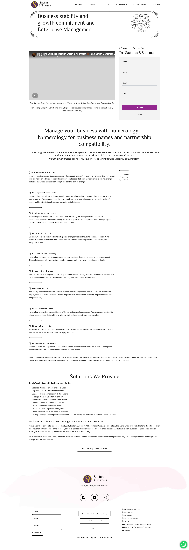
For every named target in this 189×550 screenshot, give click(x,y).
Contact (156, 4)
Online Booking (139, 4)
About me (79, 4)
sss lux (127, 530)
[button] (139, 107)
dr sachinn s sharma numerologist (138, 524)
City (124, 94)
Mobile (126, 72)
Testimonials (121, 4)
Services (92, 4)
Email (125, 83)
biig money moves (130, 518)
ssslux (126, 521)
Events (106, 4)
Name (125, 61)
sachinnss (127, 515)
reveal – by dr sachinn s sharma (137, 527)
